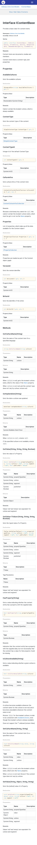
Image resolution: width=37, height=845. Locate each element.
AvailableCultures (23, 718)
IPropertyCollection (10, 250)
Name (23, 216)
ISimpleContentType (10, 141)
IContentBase (26, 7)
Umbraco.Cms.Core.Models (10, 7)
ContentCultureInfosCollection (13, 203)
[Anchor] (2, 68)
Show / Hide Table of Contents (18, 12)
